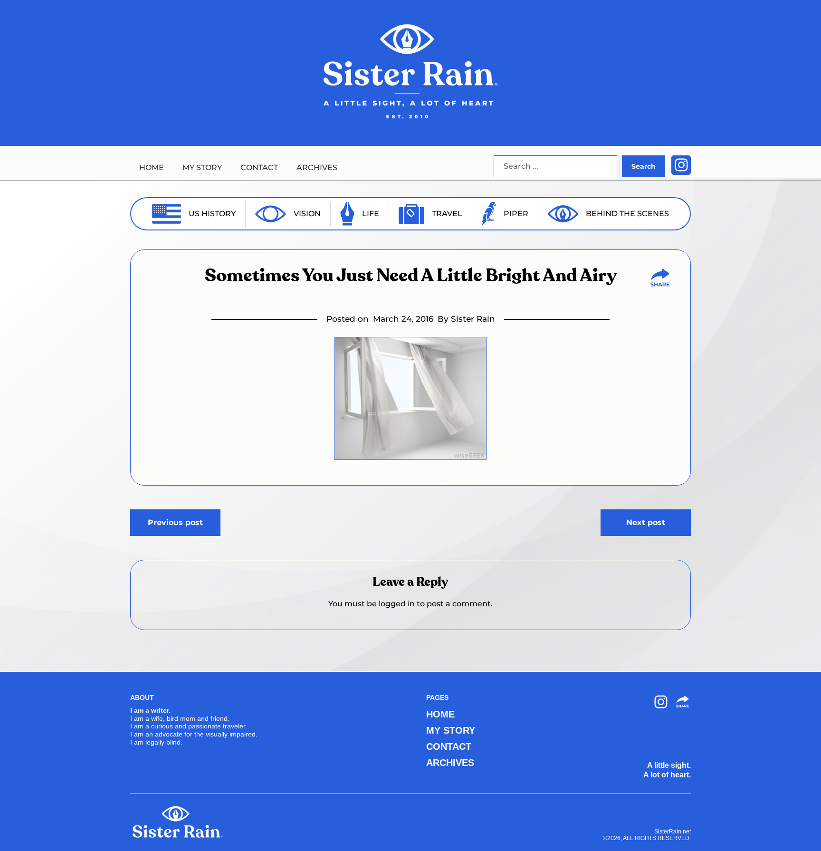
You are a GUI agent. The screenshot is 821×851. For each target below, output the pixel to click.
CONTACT (259, 167)
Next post (645, 522)
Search (643, 166)
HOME (151, 167)
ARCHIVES (316, 167)
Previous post (175, 522)
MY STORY (202, 167)
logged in (397, 603)
